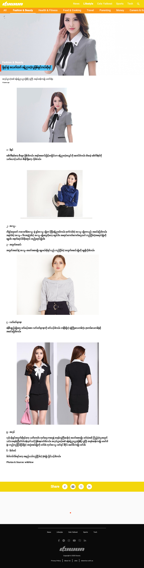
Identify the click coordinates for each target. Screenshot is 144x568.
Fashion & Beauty (23, 10)
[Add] (65, 486)
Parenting (105, 10)
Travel (90, 10)
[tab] (5, 10)
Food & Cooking (72, 10)
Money (120, 10)
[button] (65, 487)
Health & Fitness (48, 10)
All (5, 10)
